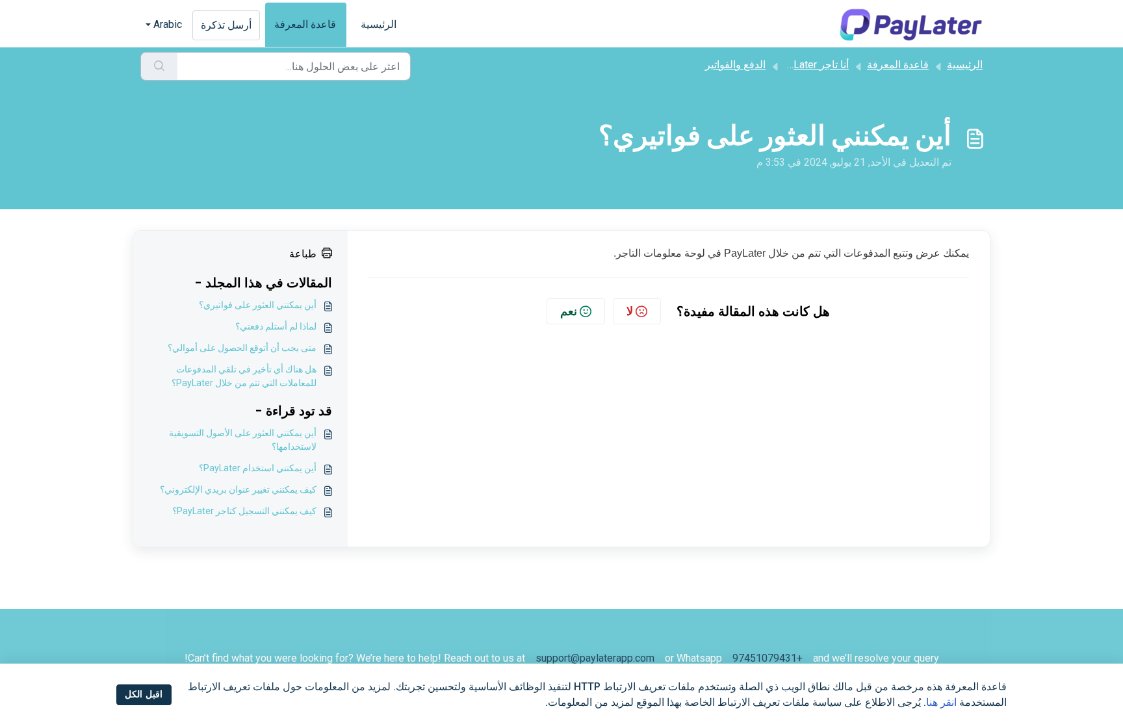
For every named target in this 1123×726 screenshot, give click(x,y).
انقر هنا (941, 702)
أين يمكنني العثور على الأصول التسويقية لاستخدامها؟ (242, 440)
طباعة (302, 254)
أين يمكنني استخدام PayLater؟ (257, 468)
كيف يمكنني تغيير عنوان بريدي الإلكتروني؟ (238, 489)
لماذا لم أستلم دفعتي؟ (275, 326)
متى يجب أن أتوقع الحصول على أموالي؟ (242, 348)
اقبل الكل (143, 694)
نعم (568, 311)
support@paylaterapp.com (595, 658)
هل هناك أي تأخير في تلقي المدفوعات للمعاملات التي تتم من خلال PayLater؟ (244, 376)
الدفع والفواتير (735, 64)
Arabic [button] (167, 24)
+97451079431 (767, 658)
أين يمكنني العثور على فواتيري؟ (257, 305)
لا (629, 311)
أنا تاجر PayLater (812, 64)
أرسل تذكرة (226, 25)
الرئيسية (378, 24)
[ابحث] (158, 66)
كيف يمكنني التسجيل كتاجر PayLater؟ (244, 511)
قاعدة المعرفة (305, 24)
